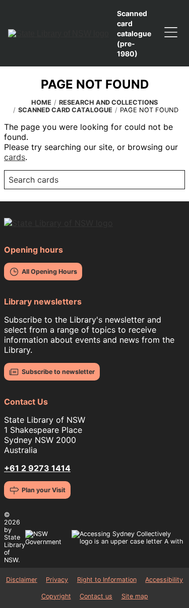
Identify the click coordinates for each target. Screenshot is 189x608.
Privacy (57, 579)
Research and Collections (108, 102)
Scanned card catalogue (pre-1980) (134, 33)
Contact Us (26, 402)
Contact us (96, 596)
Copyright (56, 596)
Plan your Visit (44, 490)
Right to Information (107, 579)
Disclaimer (21, 579)
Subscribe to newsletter (58, 371)
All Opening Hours (49, 271)
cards (14, 157)
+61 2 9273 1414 (37, 468)
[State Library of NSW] (58, 33)
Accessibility (164, 579)
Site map (134, 596)
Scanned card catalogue (65, 110)
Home (41, 102)
